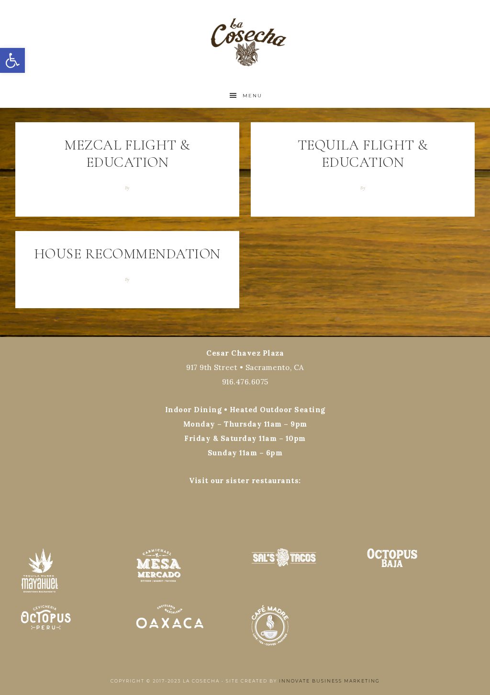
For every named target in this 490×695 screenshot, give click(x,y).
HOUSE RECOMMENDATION (127, 254)
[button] (12, 60)
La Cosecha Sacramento (245, 42)
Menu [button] (252, 96)
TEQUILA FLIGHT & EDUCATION (363, 153)
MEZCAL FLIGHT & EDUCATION (127, 153)
